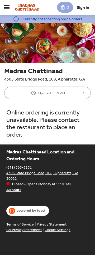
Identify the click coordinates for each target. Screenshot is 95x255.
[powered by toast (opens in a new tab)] (28, 211)
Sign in (83, 7)
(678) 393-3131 (19, 167)
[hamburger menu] (7, 7)
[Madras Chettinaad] (28, 7)
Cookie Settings (57, 230)
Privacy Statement (51, 224)
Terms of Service (20, 224)
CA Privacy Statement (24, 230)
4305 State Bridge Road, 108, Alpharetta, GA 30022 (42, 176)
